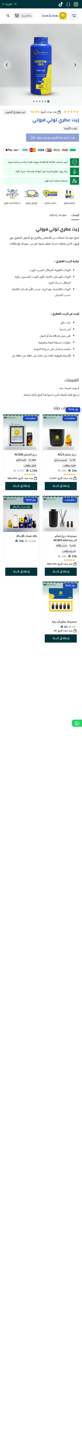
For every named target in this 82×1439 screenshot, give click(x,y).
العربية (8, 4)
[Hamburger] (74, 16)
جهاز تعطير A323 (67, 454)
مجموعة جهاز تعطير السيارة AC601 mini (65, 538)
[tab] (48, 101)
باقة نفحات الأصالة (26, 536)
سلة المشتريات (26, 15)
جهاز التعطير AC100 (26, 454)
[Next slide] (7, 65)
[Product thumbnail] (61, 432)
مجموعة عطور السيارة (64, 621)
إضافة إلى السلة (61, 486)
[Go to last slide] (75, 65)
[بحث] (8, 16)
